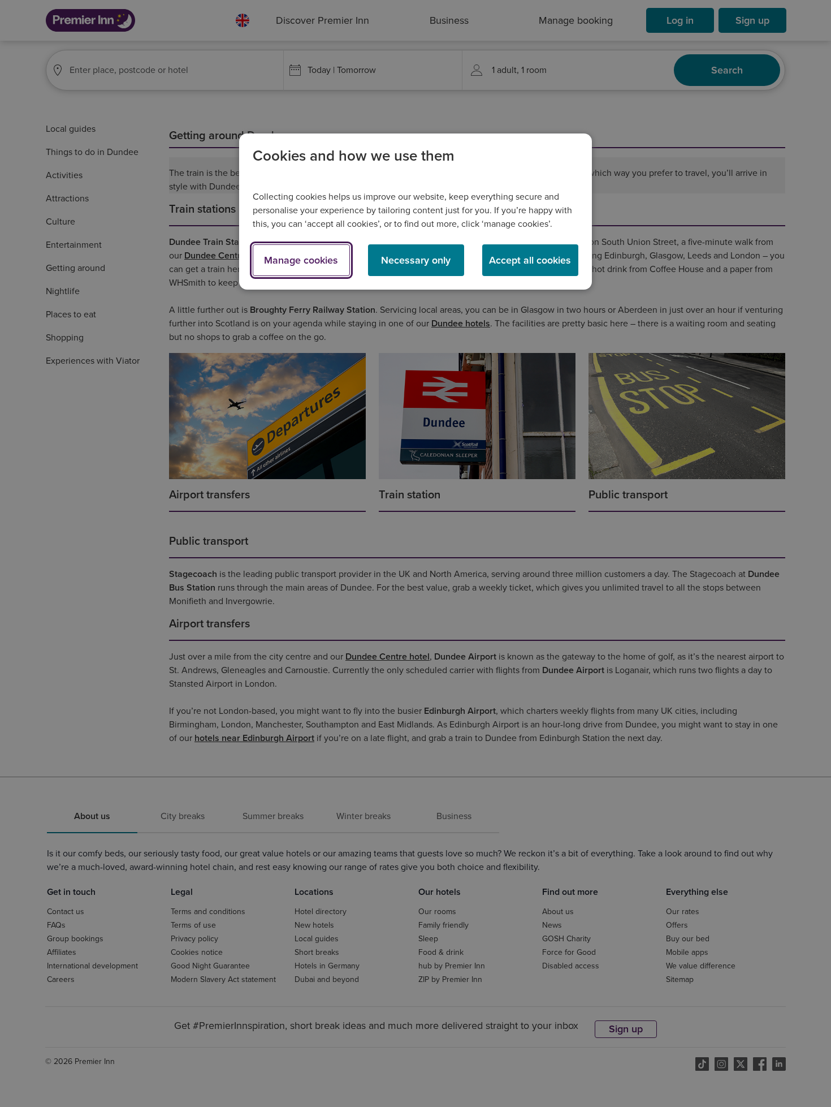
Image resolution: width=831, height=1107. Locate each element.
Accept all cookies (530, 260)
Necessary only (416, 260)
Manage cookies (301, 260)
